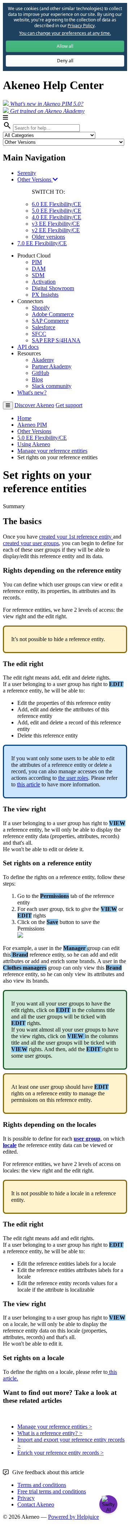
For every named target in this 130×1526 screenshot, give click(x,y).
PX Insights (45, 295)
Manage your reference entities (52, 451)
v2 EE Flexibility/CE (56, 230)
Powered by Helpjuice (73, 1517)
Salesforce (43, 327)
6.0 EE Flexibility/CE (56, 204)
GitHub (40, 373)
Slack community (52, 386)
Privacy (26, 1498)
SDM (38, 275)
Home (24, 418)
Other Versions (35, 179)
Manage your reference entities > (54, 1426)
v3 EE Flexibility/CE (56, 224)
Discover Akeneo (34, 405)
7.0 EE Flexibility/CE (42, 243)
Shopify (41, 308)
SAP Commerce (50, 321)
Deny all (65, 61)
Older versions (48, 237)
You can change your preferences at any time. (65, 33)
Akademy (43, 360)
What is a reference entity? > (49, 1433)
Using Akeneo (33, 444)
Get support (69, 405)
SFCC (39, 334)
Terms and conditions (41, 1485)
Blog (37, 379)
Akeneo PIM (32, 425)
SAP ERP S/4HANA (56, 340)
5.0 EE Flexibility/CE (56, 211)
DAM (39, 269)
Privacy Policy (81, 25)
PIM (37, 262)
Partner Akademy (52, 366)
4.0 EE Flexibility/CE (56, 217)
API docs (28, 347)
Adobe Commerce (53, 314)
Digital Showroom (53, 288)
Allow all (65, 46)
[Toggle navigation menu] (8, 405)
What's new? (32, 392)
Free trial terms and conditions (51, 1491)
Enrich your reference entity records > (60, 1453)
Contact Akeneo (35, 1504)
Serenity (26, 173)
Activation (44, 282)
